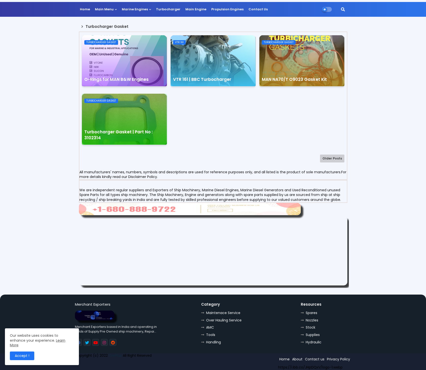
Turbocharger (168, 9)
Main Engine (195, 9)
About (297, 359)
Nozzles (312, 320)
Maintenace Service (223, 312)
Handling (213, 342)
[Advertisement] (213, 250)
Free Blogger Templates (111, 364)
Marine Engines (135, 9)
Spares (311, 312)
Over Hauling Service (224, 320)
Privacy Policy (338, 359)
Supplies (313, 334)
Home (85, 9)
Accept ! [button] (22, 355)
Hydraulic (313, 342)
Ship (163, 364)
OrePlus (115, 355)
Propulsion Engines (227, 9)
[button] (343, 9)
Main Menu (104, 9)
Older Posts (332, 158)
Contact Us (258, 9)
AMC (210, 327)
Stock (310, 327)
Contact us (314, 359)
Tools (210, 334)
